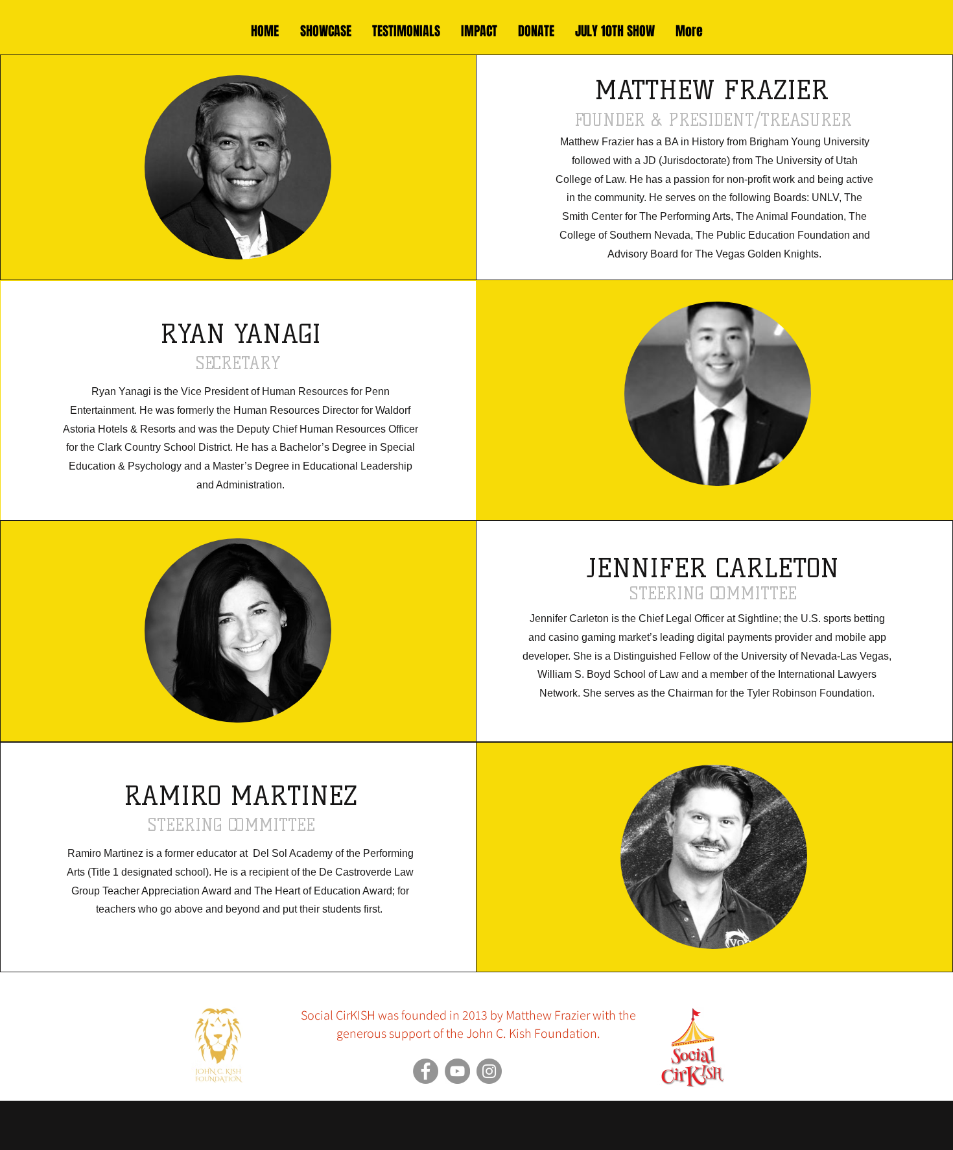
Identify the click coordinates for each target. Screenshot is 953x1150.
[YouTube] (457, 1071)
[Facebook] (425, 1071)
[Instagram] (489, 1071)
